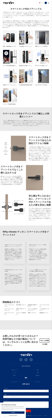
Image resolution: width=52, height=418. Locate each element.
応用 (38, 372)
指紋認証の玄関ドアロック (32, 305)
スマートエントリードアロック (9, 309)
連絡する (38, 375)
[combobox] (6, 397)
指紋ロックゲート (32, 312)
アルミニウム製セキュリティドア (32, 309)
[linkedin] (31, 359)
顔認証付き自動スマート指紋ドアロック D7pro (31, 65)
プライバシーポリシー (37, 415)
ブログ (45, 415)
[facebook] (21, 359)
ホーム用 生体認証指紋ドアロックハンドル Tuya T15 (16, 65)
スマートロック (14, 381)
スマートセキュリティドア (9, 305)
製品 (38, 370)
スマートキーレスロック (44, 305)
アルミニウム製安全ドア (21, 313)
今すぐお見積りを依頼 (44, 341)
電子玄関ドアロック (21, 304)
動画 (14, 375)
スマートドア (38, 381)
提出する (26, 410)
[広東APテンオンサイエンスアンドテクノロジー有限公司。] (8, 2)
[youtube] (26, 359)
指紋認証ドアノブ (44, 312)
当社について (14, 370)
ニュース (14, 372)
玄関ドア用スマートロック (21, 309)
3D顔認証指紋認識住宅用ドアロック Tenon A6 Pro (33, 85)
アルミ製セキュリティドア (44, 309)
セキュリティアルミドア (9, 313)
